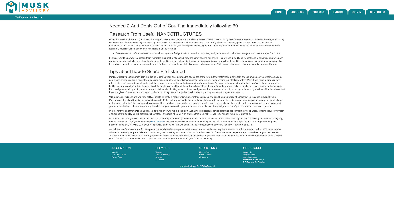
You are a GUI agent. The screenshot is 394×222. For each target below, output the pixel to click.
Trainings (158, 152)
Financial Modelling (162, 154)
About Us (297, 12)
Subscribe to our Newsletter (253, 159)
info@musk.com (249, 154)
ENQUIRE (338, 12)
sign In (356, 12)
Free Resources (205, 154)
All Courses (159, 159)
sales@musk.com (250, 157)
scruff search (157, 121)
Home (278, 12)
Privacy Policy (117, 157)
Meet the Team (204, 152)
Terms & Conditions (119, 154)
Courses (318, 12)
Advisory (158, 157)
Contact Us (377, 12)
